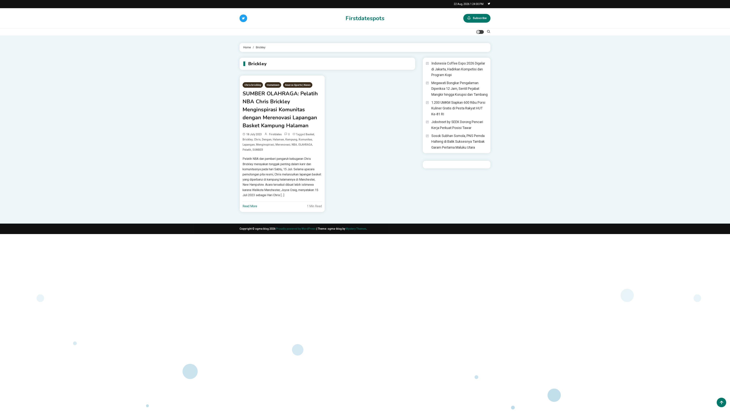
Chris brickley (252, 85)
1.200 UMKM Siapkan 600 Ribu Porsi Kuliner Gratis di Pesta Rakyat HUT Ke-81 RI (458, 108)
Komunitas (305, 139)
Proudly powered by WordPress (296, 228)
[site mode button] (480, 32)
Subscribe (480, 18)
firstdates (275, 134)
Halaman (278, 139)
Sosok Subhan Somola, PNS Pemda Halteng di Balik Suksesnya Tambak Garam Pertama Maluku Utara (458, 141)
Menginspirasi (265, 144)
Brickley (248, 139)
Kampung (291, 139)
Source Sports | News (297, 85)
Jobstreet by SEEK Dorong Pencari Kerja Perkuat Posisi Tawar (457, 125)
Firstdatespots (365, 18)
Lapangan (249, 144)
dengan (266, 139)
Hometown (273, 85)
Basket (310, 134)
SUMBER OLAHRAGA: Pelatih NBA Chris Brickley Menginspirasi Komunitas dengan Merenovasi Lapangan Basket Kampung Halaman (280, 109)
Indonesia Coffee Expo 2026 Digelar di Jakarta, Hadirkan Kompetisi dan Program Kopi (458, 69)
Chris (257, 139)
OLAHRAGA (305, 144)
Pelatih (247, 149)
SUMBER (257, 149)
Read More (250, 206)
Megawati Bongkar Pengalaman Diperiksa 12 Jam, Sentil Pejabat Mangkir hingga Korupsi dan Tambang (459, 88)
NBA (294, 144)
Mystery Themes (356, 228)
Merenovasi (282, 144)
